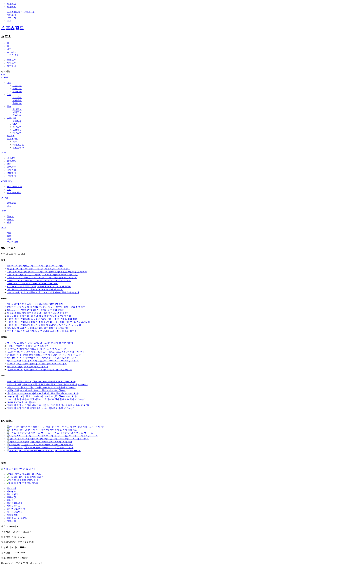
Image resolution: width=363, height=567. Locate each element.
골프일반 (17, 115)
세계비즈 (11, 6)
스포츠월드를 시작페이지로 (21, 12)
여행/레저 (11, 203)
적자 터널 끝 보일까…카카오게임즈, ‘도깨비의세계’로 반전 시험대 (40, 343)
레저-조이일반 (14, 192)
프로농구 (17, 121)
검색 (3, 74)
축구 (9, 46)
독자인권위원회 (15, 503)
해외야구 (11, 63)
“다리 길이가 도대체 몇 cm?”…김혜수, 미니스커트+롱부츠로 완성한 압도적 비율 (47, 271)
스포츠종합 (12, 139)
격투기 (15, 142)
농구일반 (17, 127)
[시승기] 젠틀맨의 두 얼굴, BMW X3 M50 (27, 346)
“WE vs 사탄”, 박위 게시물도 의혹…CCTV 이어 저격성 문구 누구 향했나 (43, 292)
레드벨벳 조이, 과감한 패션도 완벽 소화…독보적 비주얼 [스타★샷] (40, 408)
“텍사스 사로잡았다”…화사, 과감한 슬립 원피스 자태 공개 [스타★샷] (41, 387)
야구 (9, 43)
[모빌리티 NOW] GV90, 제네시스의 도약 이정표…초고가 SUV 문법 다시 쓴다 (45, 351)
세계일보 (11, 3)
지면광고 (11, 491)
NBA (14, 124)
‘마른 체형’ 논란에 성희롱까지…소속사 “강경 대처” (32, 283)
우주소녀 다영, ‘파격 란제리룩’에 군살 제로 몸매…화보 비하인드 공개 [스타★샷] (47, 384)
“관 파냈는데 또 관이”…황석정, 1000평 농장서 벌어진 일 (35, 289)
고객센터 (11, 521)
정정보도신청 (13, 506)
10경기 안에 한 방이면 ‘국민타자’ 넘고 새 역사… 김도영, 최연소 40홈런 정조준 (46, 307)
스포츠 (4, 77)
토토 (9, 189)
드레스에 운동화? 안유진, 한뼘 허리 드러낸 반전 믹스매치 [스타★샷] (41, 381)
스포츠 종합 (13, 55)
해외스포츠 (18, 144)
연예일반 (11, 173)
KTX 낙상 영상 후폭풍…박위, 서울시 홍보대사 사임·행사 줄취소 (39, 286)
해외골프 (17, 112)
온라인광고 (12, 494)
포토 (3, 211)
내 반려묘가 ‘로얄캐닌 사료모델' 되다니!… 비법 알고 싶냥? (36, 349)
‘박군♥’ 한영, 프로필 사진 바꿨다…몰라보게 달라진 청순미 (36, 390)
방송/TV (11, 158)
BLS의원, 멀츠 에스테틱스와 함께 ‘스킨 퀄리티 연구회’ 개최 (37, 363)
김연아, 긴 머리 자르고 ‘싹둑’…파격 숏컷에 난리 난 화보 (35, 265)
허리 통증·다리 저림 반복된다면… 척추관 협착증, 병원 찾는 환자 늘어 (42, 357)
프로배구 (17, 130)
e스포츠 (11, 136)
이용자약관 (12, 515)
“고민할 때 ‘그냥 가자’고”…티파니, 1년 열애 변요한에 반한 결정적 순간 (42, 274)
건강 (9, 206)
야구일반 (11, 66)
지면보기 (11, 15)
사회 (9, 233)
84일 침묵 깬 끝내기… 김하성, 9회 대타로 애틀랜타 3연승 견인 (38, 328)
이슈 (3, 227)
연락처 (10, 500)
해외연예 (11, 170)
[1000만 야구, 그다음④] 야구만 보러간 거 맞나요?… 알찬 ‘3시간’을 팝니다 (44, 325)
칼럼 (9, 236)
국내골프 (17, 109)
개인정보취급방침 (16, 509)
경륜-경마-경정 (14, 186)
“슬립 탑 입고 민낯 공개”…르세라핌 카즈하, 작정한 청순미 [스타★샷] (42, 396)
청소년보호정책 (15, 512)
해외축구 (17, 100)
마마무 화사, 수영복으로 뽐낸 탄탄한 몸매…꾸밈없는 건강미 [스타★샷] (43, 393)
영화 (9, 164)
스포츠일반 (18, 147)
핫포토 (10, 216)
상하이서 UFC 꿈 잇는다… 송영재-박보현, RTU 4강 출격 (35, 304)
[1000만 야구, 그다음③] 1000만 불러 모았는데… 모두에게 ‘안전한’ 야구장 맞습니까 (48, 322)
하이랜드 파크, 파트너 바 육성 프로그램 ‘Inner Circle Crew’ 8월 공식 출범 (43, 360)
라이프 (4, 198)
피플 (9, 239)
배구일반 (17, 133)
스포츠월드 (12, 27)
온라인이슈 (12, 242)
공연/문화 (11, 167)
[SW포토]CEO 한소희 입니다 (21, 402)
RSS (9, 20)
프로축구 (17, 97)
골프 (9, 49)
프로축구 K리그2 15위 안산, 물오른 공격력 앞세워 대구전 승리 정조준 (42, 331)
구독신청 (11, 18)
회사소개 (11, 488)
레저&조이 (6, 181)
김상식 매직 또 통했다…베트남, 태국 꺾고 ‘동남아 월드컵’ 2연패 (39, 316)
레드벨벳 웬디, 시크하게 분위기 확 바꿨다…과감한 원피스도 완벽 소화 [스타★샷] (48, 405)
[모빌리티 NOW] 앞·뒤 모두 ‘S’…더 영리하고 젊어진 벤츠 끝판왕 (39, 369)
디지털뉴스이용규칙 (17, 518)
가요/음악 (11, 161)
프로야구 (11, 60)
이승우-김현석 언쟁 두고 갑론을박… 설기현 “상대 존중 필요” (37, 313)
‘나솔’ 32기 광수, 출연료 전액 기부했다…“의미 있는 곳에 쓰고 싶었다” (42, 277)
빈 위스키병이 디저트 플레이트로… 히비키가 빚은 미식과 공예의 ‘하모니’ (44, 354)
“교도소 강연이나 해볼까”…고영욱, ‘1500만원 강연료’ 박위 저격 (39, 280)
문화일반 (11, 176)
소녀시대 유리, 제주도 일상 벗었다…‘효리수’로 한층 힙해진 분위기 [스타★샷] (46, 399)
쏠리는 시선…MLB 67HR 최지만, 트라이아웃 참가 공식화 (35, 310)
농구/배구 (11, 52)
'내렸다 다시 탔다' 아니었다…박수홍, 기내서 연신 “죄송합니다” (38, 268)
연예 (3, 153)
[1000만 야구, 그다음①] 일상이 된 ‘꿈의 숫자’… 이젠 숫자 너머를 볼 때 (42, 319)
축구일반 (17, 103)
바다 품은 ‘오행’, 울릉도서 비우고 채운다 (27, 366)
